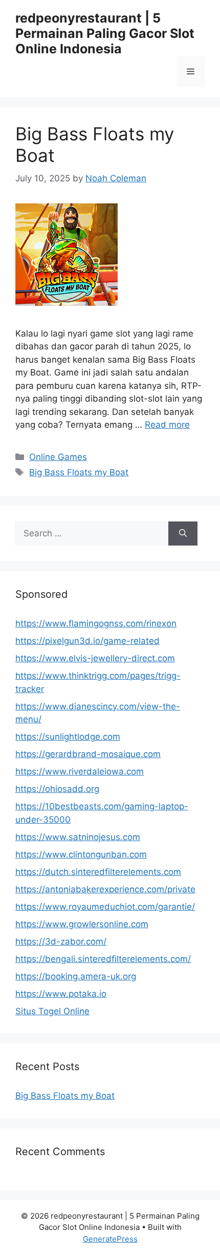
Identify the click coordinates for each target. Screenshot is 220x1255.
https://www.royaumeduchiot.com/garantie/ (105, 907)
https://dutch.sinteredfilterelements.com (98, 872)
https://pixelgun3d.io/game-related (87, 641)
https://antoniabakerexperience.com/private (105, 889)
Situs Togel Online (52, 1011)
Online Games (58, 457)
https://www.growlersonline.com (81, 924)
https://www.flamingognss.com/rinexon (96, 623)
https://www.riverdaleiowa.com (79, 771)
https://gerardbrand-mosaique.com (88, 754)
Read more (167, 425)
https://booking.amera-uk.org (75, 976)
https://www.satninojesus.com (77, 837)
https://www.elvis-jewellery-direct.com (95, 658)
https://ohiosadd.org (57, 789)
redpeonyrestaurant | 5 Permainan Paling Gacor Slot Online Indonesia (104, 33)
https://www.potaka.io (60, 994)
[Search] (182, 533)
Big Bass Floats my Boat (78, 472)
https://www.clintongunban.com (81, 854)
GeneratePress (110, 1239)
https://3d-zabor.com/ (60, 941)
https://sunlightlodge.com (67, 736)
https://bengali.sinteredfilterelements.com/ (103, 959)
